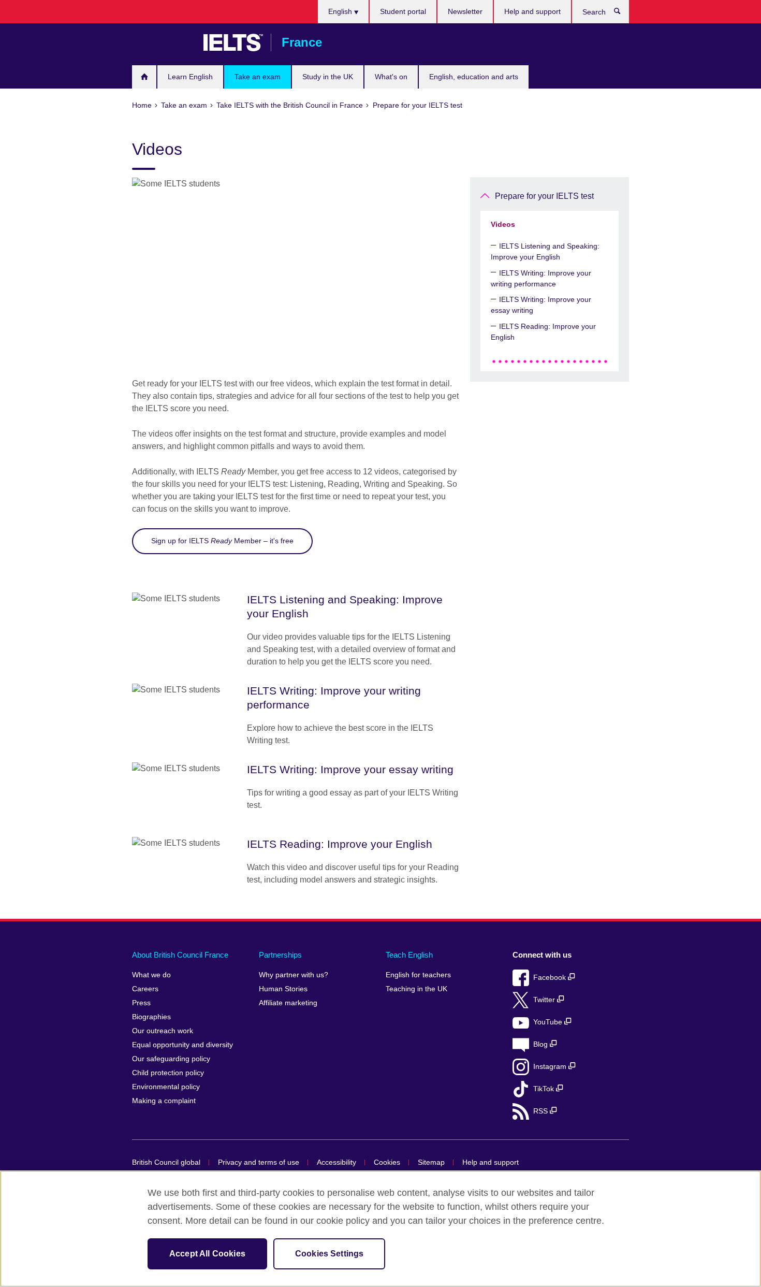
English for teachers (418, 975)
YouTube (548, 1022)
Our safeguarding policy (171, 1059)
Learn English (190, 77)
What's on (391, 77)
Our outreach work (162, 1031)
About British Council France (180, 954)
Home (144, 77)
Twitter (545, 1000)
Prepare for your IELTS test (544, 196)
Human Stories (283, 989)
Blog (541, 1044)
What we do (151, 975)
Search (622, 13)
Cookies (387, 1162)
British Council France (162, 42)
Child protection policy (168, 1073)
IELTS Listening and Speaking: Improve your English (545, 251)
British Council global (166, 1162)
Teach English (409, 954)
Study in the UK (327, 77)
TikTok (544, 1089)
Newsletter (465, 11)
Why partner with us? (293, 975)
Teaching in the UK (416, 989)
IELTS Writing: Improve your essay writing (541, 304)
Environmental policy (166, 1087)
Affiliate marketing (288, 1003)
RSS (541, 1111)
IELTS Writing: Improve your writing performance (541, 278)
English (341, 11)
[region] (380, 1228)
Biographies (151, 1017)
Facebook (550, 977)
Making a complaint (164, 1101)
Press (141, 1003)
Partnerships (280, 954)
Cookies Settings (329, 1253)
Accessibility (336, 1162)
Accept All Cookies (207, 1253)
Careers (145, 989)
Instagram (550, 1067)
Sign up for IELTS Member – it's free (222, 541)
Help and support (532, 11)
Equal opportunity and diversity (182, 1045)
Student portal (403, 11)
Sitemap (431, 1162)
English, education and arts (473, 77)
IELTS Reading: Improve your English (543, 331)
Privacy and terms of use (258, 1162)
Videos (503, 224)
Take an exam (258, 77)
